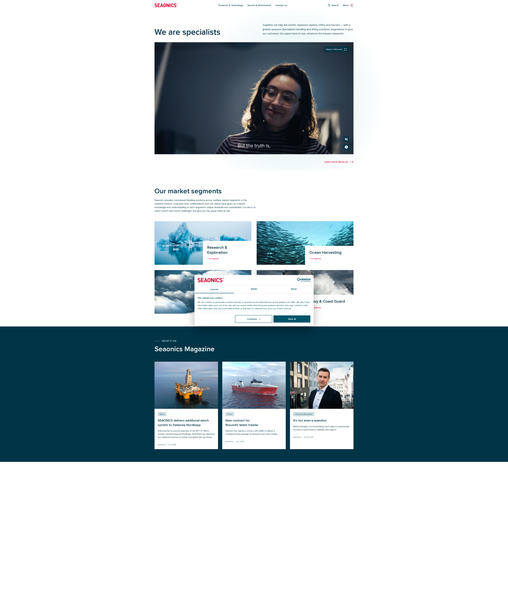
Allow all (292, 319)
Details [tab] (254, 289)
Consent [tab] (214, 289)
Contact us (281, 5)
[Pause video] (346, 147)
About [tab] (294, 289)
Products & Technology (231, 5)
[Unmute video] (346, 139)
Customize (252, 319)
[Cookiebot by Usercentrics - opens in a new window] (299, 280)
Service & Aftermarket (259, 5)
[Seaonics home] (166, 5)
